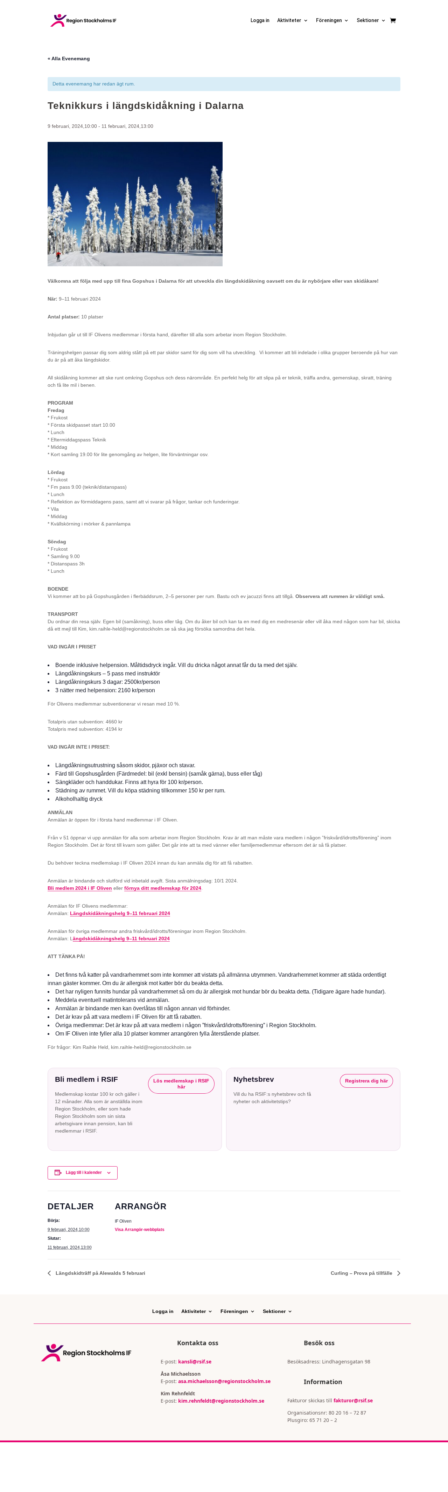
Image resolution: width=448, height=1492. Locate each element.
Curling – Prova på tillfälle (362, 1273)
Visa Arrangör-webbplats (139, 1229)
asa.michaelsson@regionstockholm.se (224, 1381)
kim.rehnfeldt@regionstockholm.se (221, 1400)
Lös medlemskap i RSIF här (181, 1083)
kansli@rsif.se (194, 1361)
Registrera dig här (366, 1081)
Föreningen (329, 20)
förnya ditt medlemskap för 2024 (162, 888)
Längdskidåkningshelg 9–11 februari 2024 (120, 913)
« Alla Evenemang (69, 58)
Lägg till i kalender (84, 1172)
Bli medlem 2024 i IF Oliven (80, 888)
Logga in (260, 20)
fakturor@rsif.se (353, 1400)
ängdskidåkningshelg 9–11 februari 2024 (121, 938)
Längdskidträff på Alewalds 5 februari (99, 1273)
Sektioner (368, 20)
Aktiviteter (289, 20)
